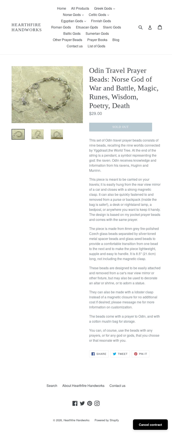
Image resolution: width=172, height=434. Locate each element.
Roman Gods (61, 27)
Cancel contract (150, 424)
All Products (80, 8)
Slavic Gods (112, 27)
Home (61, 8)
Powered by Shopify (107, 420)
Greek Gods (105, 8)
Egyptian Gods (74, 20)
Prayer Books (97, 39)
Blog (115, 39)
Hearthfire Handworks (27, 27)
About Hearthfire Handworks (83, 385)
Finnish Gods (101, 20)
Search (52, 385)
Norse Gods (74, 14)
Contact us (75, 46)
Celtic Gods (100, 14)
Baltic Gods (72, 33)
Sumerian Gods (97, 33)
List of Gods (96, 46)
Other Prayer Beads (67, 39)
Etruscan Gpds (87, 27)
